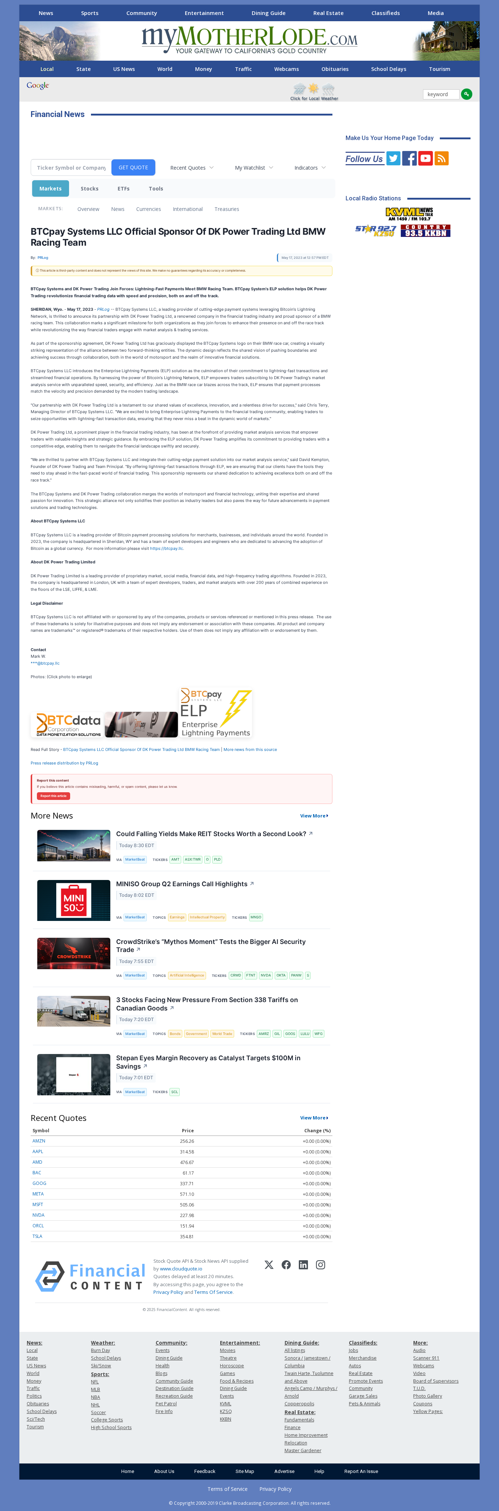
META (38, 1194)
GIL (277, 1034)
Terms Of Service (213, 1292)
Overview (88, 208)
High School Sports (111, 1427)
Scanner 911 (426, 1358)
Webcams (286, 68)
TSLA (37, 1236)
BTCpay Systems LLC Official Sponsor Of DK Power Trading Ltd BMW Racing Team (141, 749)
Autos (355, 1366)
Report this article (53, 796)
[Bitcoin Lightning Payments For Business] (215, 735)
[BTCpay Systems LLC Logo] (67, 735)
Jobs (353, 1350)
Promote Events (366, 1381)
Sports (90, 12)
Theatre (228, 1358)
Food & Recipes (237, 1381)
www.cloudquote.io (181, 1268)
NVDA (266, 975)
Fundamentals (299, 1420)
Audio (419, 1350)
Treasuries (226, 208)
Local (47, 68)
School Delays (388, 68)
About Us (164, 1471)
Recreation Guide (174, 1396)
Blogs (161, 1373)
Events (162, 1350)
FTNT (250, 975)
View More (312, 815)
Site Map (245, 1471)
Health (162, 1366)
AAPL (38, 1151)
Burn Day (100, 1350)
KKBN (225, 1419)
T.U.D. (419, 1388)
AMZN (39, 1141)
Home (127, 1471)
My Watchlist (250, 167)
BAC (37, 1173)
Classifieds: (363, 1342)
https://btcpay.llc (166, 548)
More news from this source (250, 749)
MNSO (256, 917)
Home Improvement (306, 1435)
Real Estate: (300, 1412)
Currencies (148, 208)
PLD (217, 859)
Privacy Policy (168, 1292)
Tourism (439, 68)
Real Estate (328, 12)
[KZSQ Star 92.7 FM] (372, 228)
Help (319, 1471)
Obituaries (334, 68)
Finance (293, 1427)
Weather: (103, 1342)
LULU (305, 1034)
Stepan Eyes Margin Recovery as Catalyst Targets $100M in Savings (208, 1062)
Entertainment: (240, 1342)
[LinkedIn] (303, 1276)
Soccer (98, 1412)
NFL (95, 1382)
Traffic (243, 68)
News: (34, 1342)
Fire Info (164, 1411)
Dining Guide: (302, 1342)
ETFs (124, 188)
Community (141, 12)
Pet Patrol (166, 1404)
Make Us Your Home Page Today (390, 138)
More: (420, 1342)
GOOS (290, 1034)
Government (196, 1034)
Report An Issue (361, 1471)
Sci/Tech (36, 1419)
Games (227, 1373)
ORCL (38, 1226)
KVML (225, 1404)
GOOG (39, 1183)
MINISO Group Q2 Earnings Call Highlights (185, 884)
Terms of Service (227, 1488)
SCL (174, 1092)
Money (203, 68)
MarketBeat (135, 859)
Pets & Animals (364, 1404)
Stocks (90, 188)
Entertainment (204, 12)
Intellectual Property (207, 917)
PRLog (103, 309)
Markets (50, 188)
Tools (156, 188)
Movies (227, 1350)
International (188, 208)
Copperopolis (299, 1404)
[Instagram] (320, 1276)
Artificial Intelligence (187, 975)
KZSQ (226, 1411)
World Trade (222, 1034)
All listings (295, 1350)
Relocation (296, 1443)
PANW (296, 975)
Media (436, 12)
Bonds (175, 1034)
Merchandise (363, 1358)
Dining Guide (269, 12)
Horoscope (232, 1366)
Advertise (284, 1471)
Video (419, 1373)
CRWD (236, 975)
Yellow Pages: (428, 1411)
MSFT (38, 1204)
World (164, 68)
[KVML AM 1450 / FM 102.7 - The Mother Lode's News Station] (409, 212)
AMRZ (264, 1034)
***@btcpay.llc (45, 663)
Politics (34, 1396)
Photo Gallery (427, 1396)
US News (124, 68)
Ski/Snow (101, 1366)
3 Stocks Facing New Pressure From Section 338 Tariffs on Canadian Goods (207, 1004)
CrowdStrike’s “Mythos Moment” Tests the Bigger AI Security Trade (211, 946)
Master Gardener (303, 1450)
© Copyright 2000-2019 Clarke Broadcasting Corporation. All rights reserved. (250, 1503)
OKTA (281, 975)
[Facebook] (286, 1276)
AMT (175, 859)
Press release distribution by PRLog (64, 763)
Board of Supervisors (435, 1381)
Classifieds (386, 12)
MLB (95, 1389)
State (83, 68)
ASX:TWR (193, 859)
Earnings (177, 917)
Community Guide (174, 1381)
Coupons (422, 1404)
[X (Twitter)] (269, 1276)
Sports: (100, 1374)
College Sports (107, 1420)
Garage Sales (363, 1396)
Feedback (205, 1471)
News (46, 12)
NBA (95, 1397)
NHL (95, 1405)
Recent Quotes (188, 167)
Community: (171, 1342)
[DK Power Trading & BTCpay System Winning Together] (141, 735)
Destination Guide (175, 1388)
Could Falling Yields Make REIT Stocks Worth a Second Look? (214, 834)
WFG (319, 1034)
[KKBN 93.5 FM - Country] (425, 228)
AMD (37, 1162)
